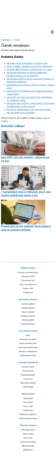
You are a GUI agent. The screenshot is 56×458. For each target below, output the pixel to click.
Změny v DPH (28, 288)
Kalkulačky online (28, 430)
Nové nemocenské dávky (28, 347)
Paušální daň (28, 292)
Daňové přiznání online (28, 418)
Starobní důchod (28, 308)
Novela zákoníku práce (28, 343)
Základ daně (28, 398)
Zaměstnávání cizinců (28, 355)
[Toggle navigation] (52, 32)
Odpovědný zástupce (28, 383)
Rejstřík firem (28, 450)
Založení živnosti (28, 367)
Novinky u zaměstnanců (28, 351)
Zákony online (28, 434)
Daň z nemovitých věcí (28, 284)
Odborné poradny (28, 446)
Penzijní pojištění (28, 320)
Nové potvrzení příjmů (28, 339)
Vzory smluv (28, 438)
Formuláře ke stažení (28, 442)
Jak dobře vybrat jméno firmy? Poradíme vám (27, 63)
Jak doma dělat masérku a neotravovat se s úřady (29, 69)
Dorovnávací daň (28, 280)
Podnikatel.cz (6, 39)
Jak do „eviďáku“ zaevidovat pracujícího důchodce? (29, 66)
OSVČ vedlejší (28, 387)
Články (17, 39)
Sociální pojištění (28, 304)
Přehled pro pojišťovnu (28, 414)
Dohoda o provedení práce (28, 272)
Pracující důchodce (28, 324)
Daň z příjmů (28, 402)
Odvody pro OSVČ (28, 276)
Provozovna (28, 379)
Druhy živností (28, 371)
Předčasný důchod (28, 316)
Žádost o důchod (28, 312)
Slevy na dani (28, 406)
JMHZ (28, 335)
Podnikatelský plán (28, 375)
